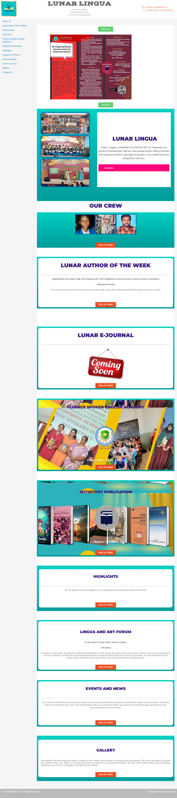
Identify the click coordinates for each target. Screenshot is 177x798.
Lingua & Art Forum (11, 55)
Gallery (6, 68)
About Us (7, 21)
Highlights (7, 50)
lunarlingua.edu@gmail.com (156, 7)
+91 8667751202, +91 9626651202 (159, 10)
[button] (76, 224)
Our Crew (7, 34)
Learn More (109, 168)
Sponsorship (8, 30)
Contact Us (8, 72)
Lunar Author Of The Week (15, 25)
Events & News (9, 59)
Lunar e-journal (10, 63)
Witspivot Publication (12, 46)
